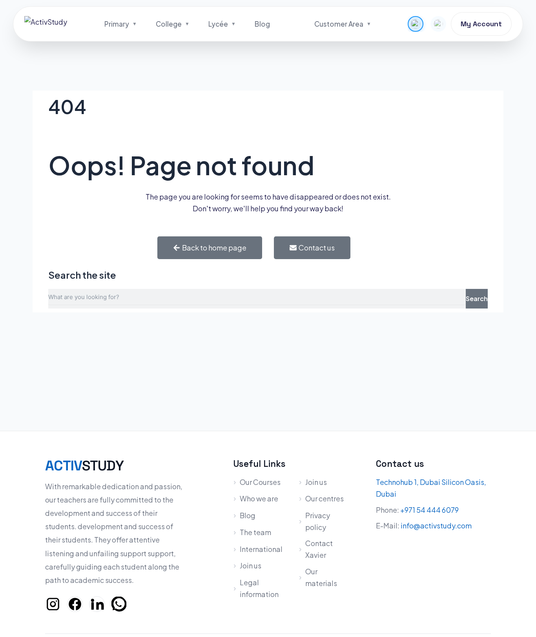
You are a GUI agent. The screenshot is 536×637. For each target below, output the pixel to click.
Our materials (321, 577)
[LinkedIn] (97, 604)
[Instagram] (53, 604)
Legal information (259, 588)
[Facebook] (75, 604)
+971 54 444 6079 (429, 509)
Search (477, 298)
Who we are (259, 498)
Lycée (218, 24)
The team (255, 532)
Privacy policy (317, 521)
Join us (250, 565)
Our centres (324, 498)
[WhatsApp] (119, 604)
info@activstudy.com (436, 525)
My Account (481, 23)
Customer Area (338, 24)
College (169, 24)
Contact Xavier (319, 549)
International (261, 549)
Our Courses (260, 481)
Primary (116, 24)
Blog (262, 24)
